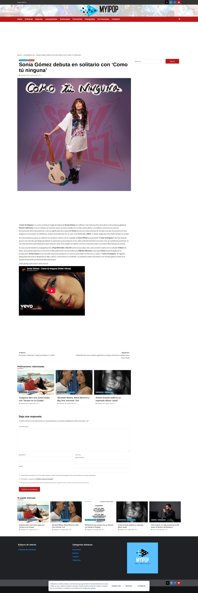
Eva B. (154, 529)
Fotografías (90, 19)
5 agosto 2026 (70, 403)
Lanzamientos (51, 19)
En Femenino (103, 19)
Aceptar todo (116, 586)
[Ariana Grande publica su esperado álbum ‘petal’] (112, 382)
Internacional (23, 392)
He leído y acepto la (37, 479)
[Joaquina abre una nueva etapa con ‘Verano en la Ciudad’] (35, 382)
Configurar (142, 586)
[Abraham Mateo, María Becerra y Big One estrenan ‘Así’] (74, 382)
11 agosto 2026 (32, 403)
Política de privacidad (44, 479)
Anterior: (37, 354)
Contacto (116, 19)
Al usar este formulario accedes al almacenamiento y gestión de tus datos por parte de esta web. (55, 482)
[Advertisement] (99, 37)
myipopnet (24, 75)
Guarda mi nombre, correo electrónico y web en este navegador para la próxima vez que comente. (58, 475)
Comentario (24, 426)
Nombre (22, 455)
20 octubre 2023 (33, 75)
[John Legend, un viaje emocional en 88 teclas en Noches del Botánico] (165, 511)
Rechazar (129, 586)
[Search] (179, 19)
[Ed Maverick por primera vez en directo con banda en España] (99, 511)
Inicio (19, 19)
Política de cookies (89, 588)
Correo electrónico (80, 456)
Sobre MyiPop (21, 2)
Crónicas (29, 19)
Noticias (38, 19)
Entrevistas (65, 19)
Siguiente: (102, 355)
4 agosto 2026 (97, 529)
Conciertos (77, 19)
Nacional (31, 60)
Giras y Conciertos (90, 519)
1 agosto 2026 (108, 403)
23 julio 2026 (161, 529)
